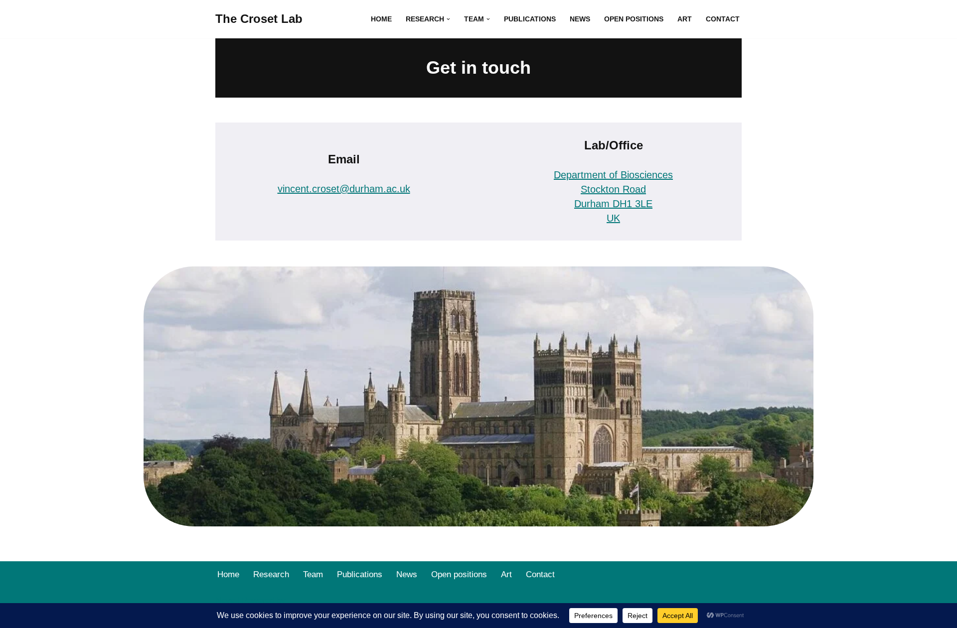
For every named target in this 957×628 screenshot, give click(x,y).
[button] (448, 19)
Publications (530, 19)
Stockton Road (613, 189)
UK (613, 218)
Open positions (633, 19)
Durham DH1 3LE (613, 203)
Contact (723, 19)
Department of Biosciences (613, 174)
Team (313, 574)
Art (684, 19)
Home (381, 19)
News (580, 19)
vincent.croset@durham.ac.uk (344, 188)
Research (271, 574)
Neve (225, 600)
